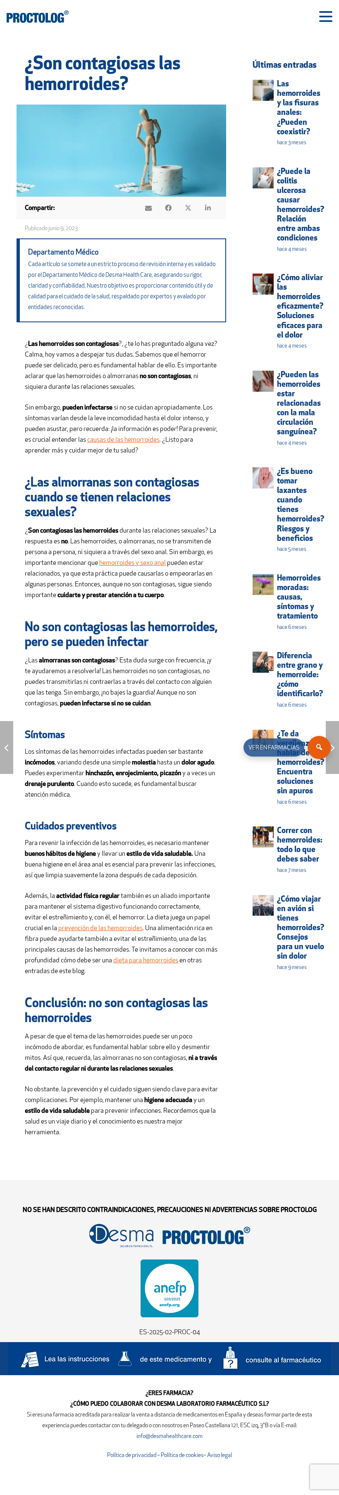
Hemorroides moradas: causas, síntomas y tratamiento (299, 598)
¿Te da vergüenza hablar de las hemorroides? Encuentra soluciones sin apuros (300, 763)
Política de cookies (182, 1455)
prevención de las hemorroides (100, 928)
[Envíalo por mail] (148, 207)
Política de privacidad (132, 1455)
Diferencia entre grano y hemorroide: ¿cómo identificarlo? (300, 675)
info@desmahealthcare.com (169, 1436)
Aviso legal (219, 1455)
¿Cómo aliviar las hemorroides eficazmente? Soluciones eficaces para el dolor (300, 306)
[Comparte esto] (168, 207)
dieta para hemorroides (145, 960)
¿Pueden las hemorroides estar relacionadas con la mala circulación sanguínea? (299, 403)
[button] (326, 16)
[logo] (38, 16)
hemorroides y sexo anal (132, 563)
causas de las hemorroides (123, 440)
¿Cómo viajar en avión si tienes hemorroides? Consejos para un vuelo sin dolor (300, 928)
